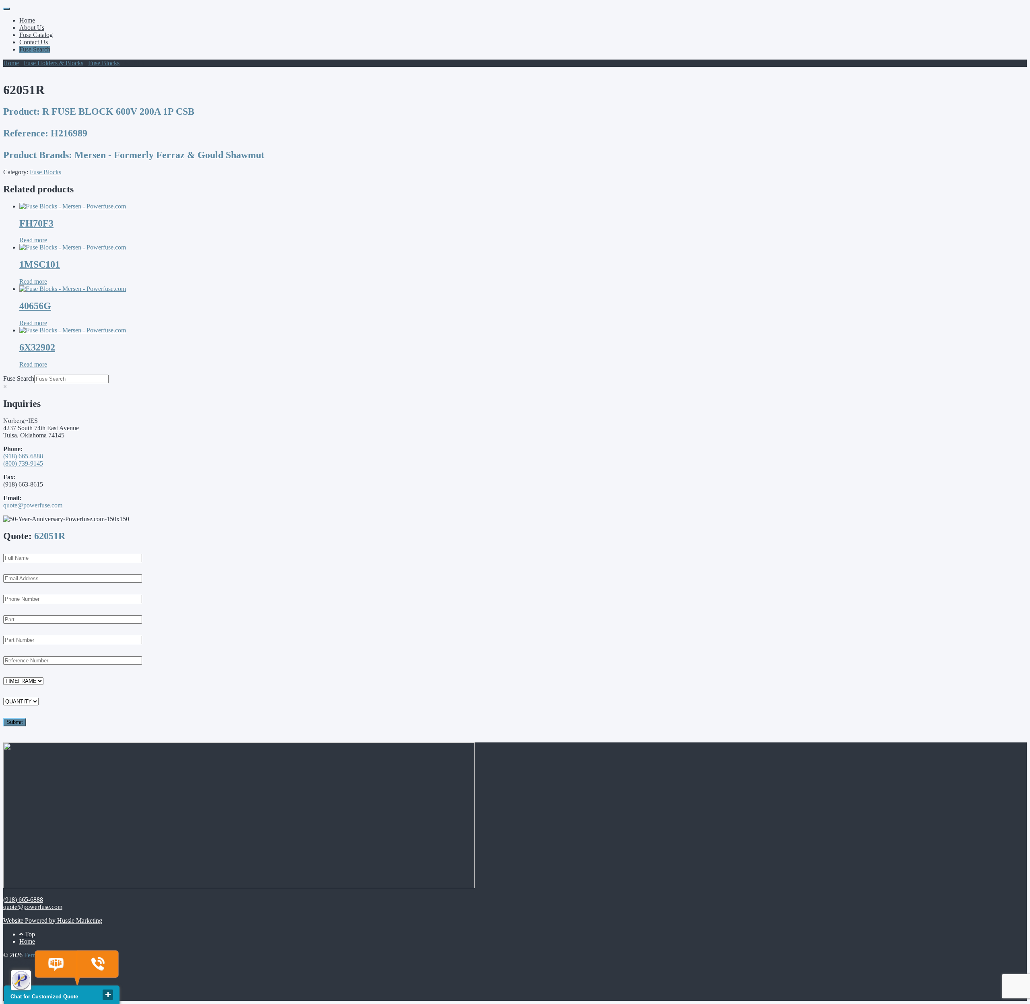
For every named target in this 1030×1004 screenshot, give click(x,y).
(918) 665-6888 (23, 456)
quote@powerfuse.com (32, 505)
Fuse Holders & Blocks (53, 63)
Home (27, 20)
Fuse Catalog (36, 34)
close (108, 995)
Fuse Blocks (103, 63)
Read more (33, 240)
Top (29, 934)
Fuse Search (34, 49)
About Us (31, 27)
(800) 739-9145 (23, 463)
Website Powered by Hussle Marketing (52, 920)
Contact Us (33, 42)
